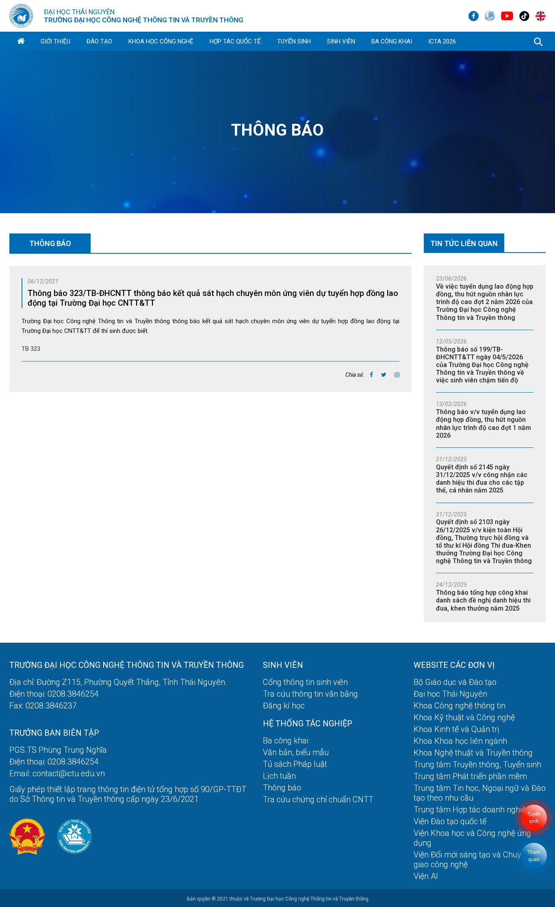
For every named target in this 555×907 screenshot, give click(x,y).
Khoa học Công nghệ (160, 41)
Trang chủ (21, 41)
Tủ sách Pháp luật (295, 764)
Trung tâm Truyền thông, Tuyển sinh (477, 764)
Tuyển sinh (294, 41)
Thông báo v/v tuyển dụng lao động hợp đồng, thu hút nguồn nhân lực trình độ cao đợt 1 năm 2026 (483, 423)
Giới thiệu (55, 41)
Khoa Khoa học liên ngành (460, 741)
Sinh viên (341, 41)
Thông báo (282, 788)
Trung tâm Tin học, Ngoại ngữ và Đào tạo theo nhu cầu (480, 793)
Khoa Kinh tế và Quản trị (456, 729)
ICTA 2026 (442, 41)
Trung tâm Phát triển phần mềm (470, 776)
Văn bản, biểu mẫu (296, 752)
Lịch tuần (279, 776)
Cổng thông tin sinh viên (305, 682)
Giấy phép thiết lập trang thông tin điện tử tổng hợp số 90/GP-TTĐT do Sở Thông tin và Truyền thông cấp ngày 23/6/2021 (127, 794)
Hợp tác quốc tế (235, 41)
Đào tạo (99, 41)
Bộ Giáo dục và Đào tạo (455, 682)
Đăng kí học (284, 705)
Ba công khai (391, 41)
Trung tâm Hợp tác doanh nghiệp (472, 809)
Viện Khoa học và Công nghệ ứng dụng (472, 838)
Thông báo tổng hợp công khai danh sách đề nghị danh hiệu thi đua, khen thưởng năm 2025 (483, 600)
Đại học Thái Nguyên (450, 694)
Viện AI (426, 876)
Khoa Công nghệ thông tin (459, 705)
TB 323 (31, 348)
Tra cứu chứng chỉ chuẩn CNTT (318, 799)
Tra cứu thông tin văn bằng (310, 694)
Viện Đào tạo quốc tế (450, 821)
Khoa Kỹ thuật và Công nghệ (464, 717)
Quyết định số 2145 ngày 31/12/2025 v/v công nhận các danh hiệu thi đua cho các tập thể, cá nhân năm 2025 (481, 479)
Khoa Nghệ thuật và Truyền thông (473, 753)
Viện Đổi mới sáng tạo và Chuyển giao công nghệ (472, 859)
